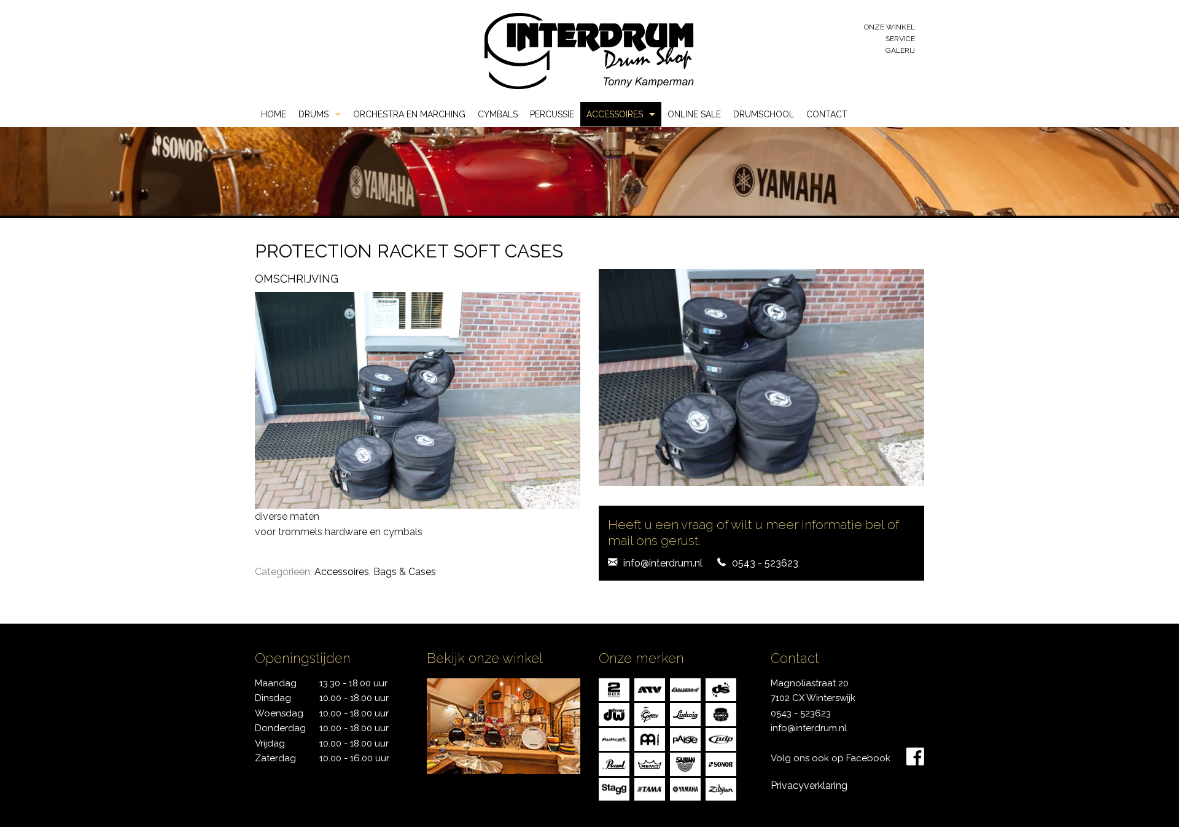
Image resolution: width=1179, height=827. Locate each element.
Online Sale (694, 114)
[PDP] (721, 739)
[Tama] (649, 788)
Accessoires (614, 114)
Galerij (900, 50)
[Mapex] (721, 713)
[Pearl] (614, 763)
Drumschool (763, 114)
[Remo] (649, 763)
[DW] (614, 713)
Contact (826, 114)
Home (273, 114)
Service (900, 38)
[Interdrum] (589, 50)
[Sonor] (721, 763)
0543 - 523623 (765, 563)
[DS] (721, 689)
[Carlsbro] (685, 689)
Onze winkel (889, 27)
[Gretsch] (649, 713)
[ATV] (649, 689)
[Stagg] (614, 788)
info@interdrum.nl (662, 563)
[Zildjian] (721, 788)
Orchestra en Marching (409, 114)
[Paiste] (685, 739)
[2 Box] (614, 689)
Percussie (552, 114)
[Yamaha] (685, 788)
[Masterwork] (614, 739)
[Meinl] (649, 739)
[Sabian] (685, 763)
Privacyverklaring (809, 785)
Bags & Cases (404, 572)
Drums (313, 114)
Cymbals (498, 114)
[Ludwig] (685, 713)
